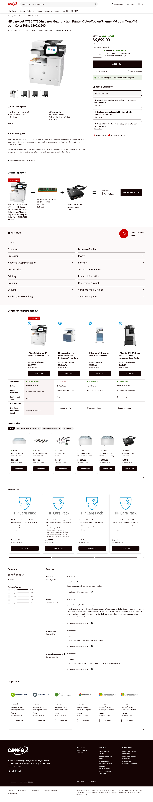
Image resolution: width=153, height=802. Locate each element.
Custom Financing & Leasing (129, 756)
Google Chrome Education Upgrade (84, 708)
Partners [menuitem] (57, 11)
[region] (76, 456)
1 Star (14, 603)
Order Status (81, 750)
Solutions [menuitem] (30, 11)
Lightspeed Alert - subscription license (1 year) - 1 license (40, 708)
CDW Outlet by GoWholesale (129, 763)
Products (79, 753)
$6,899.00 (101, 40)
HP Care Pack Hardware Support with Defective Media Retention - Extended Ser (58, 521)
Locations (102, 766)
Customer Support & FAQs (129, 751)
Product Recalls (126, 758)
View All (10, 124)
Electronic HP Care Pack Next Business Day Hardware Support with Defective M (25, 521)
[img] (66, 31)
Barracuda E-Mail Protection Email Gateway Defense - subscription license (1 (62, 708)
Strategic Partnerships (105, 771)
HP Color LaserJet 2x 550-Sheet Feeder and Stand (85, 454)
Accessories (100, 135)
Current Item (34, 318)
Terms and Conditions (50, 791)
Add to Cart (131, 192)
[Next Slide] (143, 478)
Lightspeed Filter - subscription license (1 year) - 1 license (18, 708)
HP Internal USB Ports (61, 454)
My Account (80, 748)
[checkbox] (94, 71)
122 (129, 385)
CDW (77, 782)
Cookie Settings (12, 793)
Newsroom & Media (104, 768)
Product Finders (126, 761)
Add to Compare (101, 71)
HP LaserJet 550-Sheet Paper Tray (17, 454)
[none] (12, 10)
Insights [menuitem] (65, 11)
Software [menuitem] (22, 11)
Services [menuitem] (39, 11)
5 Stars (14, 590)
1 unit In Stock (93, 382)
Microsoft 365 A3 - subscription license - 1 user (107, 708)
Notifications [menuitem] (118, 4)
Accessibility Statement (105, 756)
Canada (88, 782)
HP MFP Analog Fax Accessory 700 (40, 454)
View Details (98, 105)
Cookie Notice (35, 791)
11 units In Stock (33, 382)
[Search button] (95, 4)
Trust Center (102, 773)
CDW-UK (93, 782)
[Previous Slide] (140, 478)
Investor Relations (104, 761)
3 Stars (14, 596)
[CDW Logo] (12, 4)
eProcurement (126, 753)
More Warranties (117, 135)
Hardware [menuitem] (12, 11)
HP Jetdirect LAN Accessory (128, 454)
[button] (140, 4)
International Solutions (105, 763)
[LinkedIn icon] (12, 771)
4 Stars (14, 593)
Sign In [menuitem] (132, 4)
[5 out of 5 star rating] (31, 386)
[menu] (117, 4)
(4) (71, 31)
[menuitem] (112, 4)
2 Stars (14, 600)
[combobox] (55, 4)
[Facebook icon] (9, 771)
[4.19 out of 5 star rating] (122, 386)
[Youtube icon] (19, 771)
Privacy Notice (21, 791)
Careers (101, 758)
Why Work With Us (104, 751)
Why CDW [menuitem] (74, 11)
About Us (101, 753)
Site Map (10, 791)
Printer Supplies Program (125, 78)
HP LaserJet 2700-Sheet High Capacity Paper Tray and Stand (107, 454)
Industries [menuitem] (48, 11)
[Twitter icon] (16, 771)
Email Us (31, 782)
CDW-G (82, 782)
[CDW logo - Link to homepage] (12, 4)
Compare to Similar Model (137, 233)
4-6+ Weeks (62, 382)
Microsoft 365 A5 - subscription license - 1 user (129, 708)
